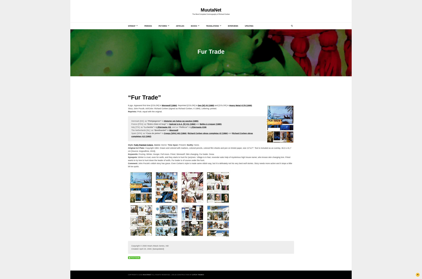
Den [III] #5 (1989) (206, 105)
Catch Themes (198, 274)
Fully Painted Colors (143, 145)
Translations (212, 26)
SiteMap (131, 26)
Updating (249, 26)
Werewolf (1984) (169, 105)
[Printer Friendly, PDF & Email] (134, 257)
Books (194, 26)
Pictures (163, 26)
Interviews (233, 26)
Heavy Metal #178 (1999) (240, 105)
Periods (148, 26)
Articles (180, 26)
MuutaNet (211, 10)
